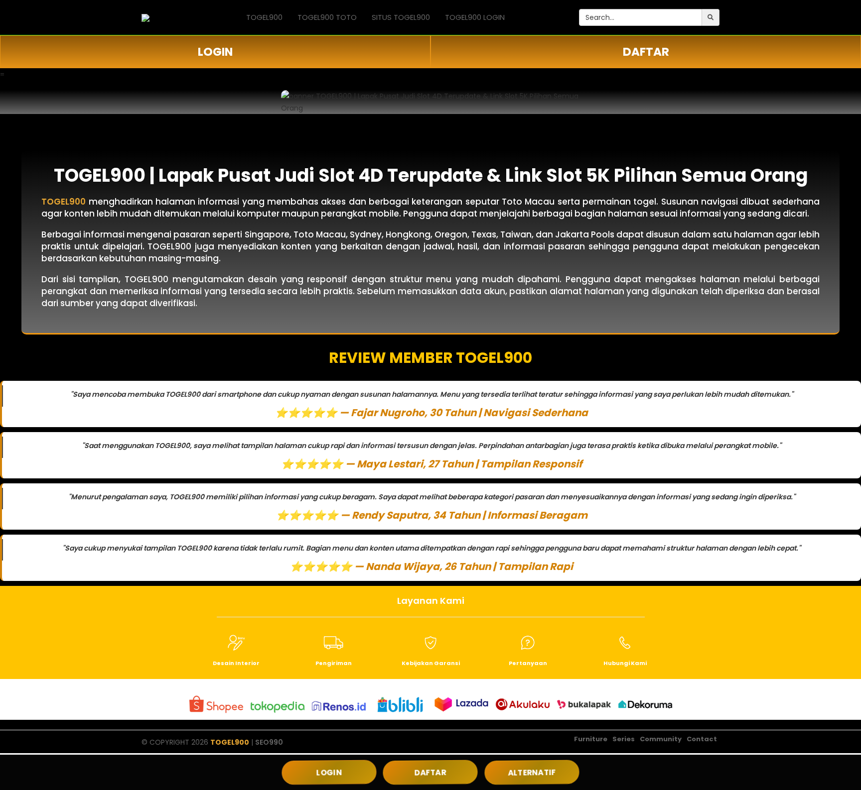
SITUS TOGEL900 (401, 17)
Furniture (590, 739)
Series (623, 739)
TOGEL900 (264, 17)
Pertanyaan (528, 663)
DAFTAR (646, 52)
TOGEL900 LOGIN (475, 17)
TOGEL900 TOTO (327, 17)
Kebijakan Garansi (431, 663)
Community (661, 739)
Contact (702, 739)
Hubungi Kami (625, 663)
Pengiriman (333, 663)
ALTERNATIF (531, 772)
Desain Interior (236, 663)
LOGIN (215, 52)
